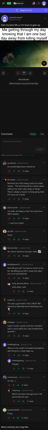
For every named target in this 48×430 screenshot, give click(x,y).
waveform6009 (13, 410)
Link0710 (11, 300)
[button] (39, 3)
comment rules (28, 155)
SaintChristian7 (15, 17)
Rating (33, 134)
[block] (45, 18)
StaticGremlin (12, 207)
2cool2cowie (12, 377)
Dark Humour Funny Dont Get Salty (24, 83)
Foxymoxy (16, 390)
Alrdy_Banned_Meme (20, 283)
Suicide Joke (24, 79)
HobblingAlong (13, 344)
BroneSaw (11, 180)
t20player (11, 322)
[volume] (44, 63)
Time (42, 134)
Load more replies (17, 223)
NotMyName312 (14, 264)
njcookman (12, 163)
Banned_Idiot (12, 248)
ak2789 (10, 231)
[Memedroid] (9, 3)
